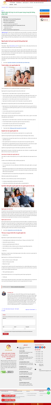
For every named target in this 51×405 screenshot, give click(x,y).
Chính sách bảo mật (43, 393)
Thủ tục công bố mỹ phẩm (32, 393)
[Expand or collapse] (35, 17)
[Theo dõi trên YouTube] (44, 347)
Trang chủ (3, 7)
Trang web (27, 326)
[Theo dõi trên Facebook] (36, 347)
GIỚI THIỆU (13, 2)
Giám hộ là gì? (5, 32)
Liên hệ (15, 4)
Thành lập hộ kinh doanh (6, 393)
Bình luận (4, 318)
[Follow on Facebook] (47, 0)
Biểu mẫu (11, 4)
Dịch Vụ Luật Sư (26, 2)
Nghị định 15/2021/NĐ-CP (30, 309)
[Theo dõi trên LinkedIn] (42, 347)
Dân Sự (7, 7)
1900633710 (10, 0)
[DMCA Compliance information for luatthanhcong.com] (10, 371)
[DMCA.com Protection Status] (3, 371)
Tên (3, 326)
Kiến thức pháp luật (40, 2)
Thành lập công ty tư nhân (6, 398)
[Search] (10, 3)
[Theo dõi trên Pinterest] (40, 347)
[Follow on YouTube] (48, 0)
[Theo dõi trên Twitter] (38, 347)
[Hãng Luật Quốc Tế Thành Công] (5, 4)
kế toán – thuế (32, 2)
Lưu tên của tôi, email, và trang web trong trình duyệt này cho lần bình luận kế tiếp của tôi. (18, 331)
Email (15, 326)
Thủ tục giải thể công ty (31, 395)
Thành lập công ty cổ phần (6, 397)
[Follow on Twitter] (50, 0)
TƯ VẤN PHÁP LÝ (19, 2)
